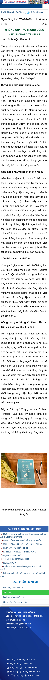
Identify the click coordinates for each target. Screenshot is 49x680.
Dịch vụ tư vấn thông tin (14, 597)
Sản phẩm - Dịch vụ (13, 12)
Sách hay (37, 12)
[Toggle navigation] (45, 6)
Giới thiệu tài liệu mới (13, 587)
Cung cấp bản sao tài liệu (15, 601)
